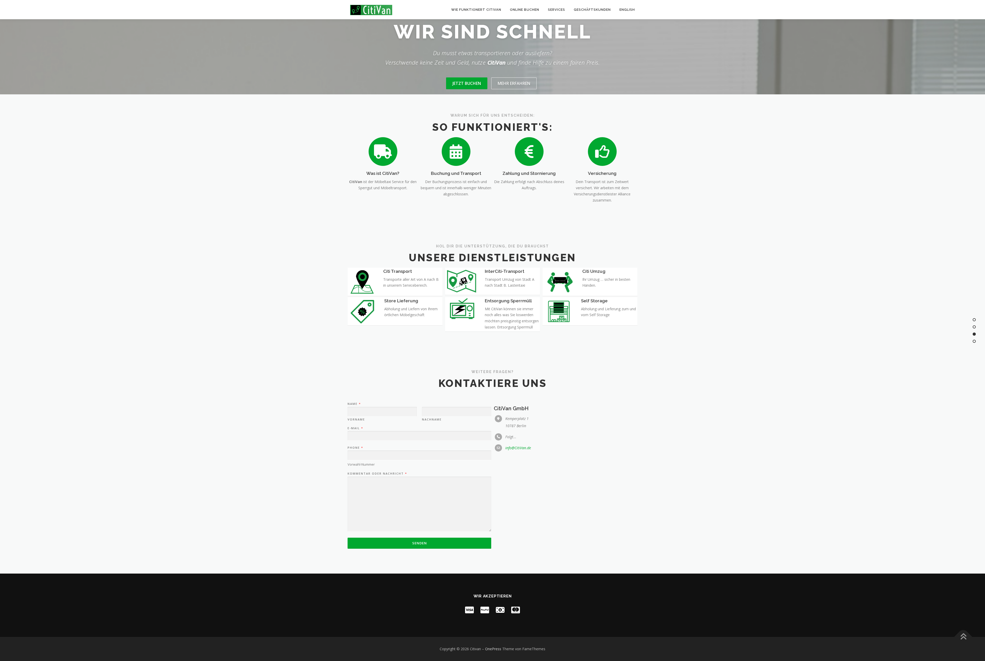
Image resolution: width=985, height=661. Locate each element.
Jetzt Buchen (466, 83)
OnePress (493, 648)
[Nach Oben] (963, 637)
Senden (419, 543)
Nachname (432, 419)
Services (556, 10)
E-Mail (355, 428)
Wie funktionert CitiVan (476, 10)
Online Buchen (524, 10)
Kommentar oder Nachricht (377, 473)
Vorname (356, 419)
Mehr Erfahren (514, 83)
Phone (355, 447)
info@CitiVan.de (518, 447)
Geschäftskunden (592, 10)
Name (354, 404)
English (627, 10)
